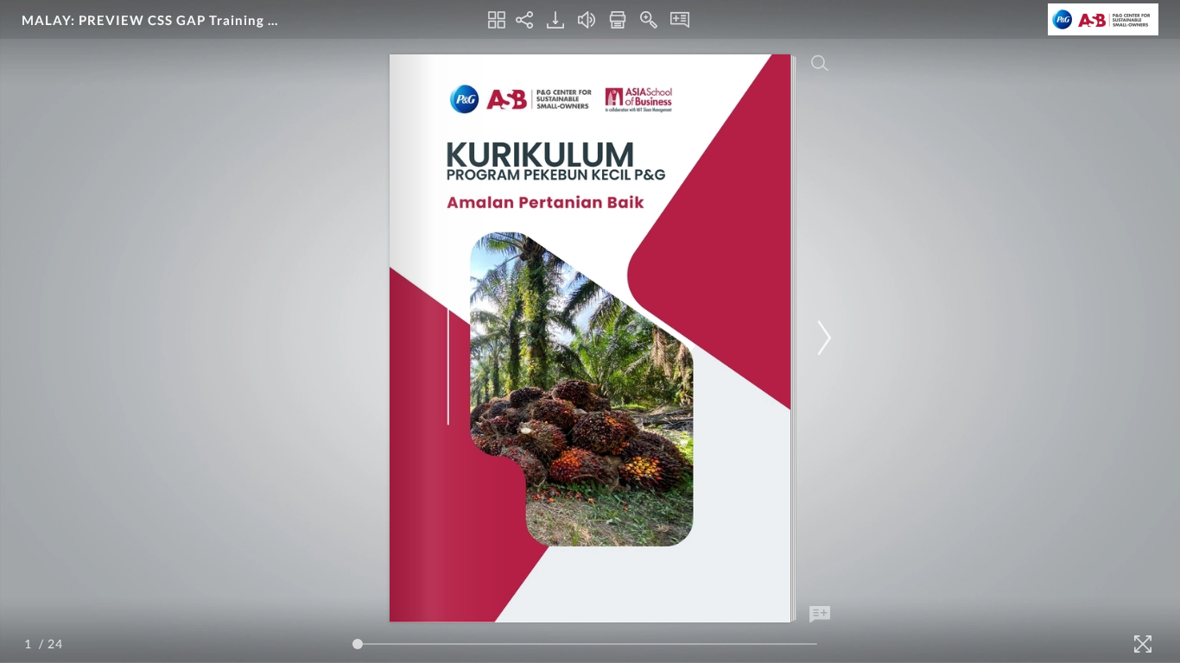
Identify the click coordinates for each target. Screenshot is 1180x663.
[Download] (555, 20)
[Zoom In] (649, 20)
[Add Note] (820, 615)
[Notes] (680, 20)
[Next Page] (821, 338)
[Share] (524, 20)
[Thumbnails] (497, 20)
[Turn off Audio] (586, 20)
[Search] (820, 63)
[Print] (618, 20)
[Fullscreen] (1143, 644)
